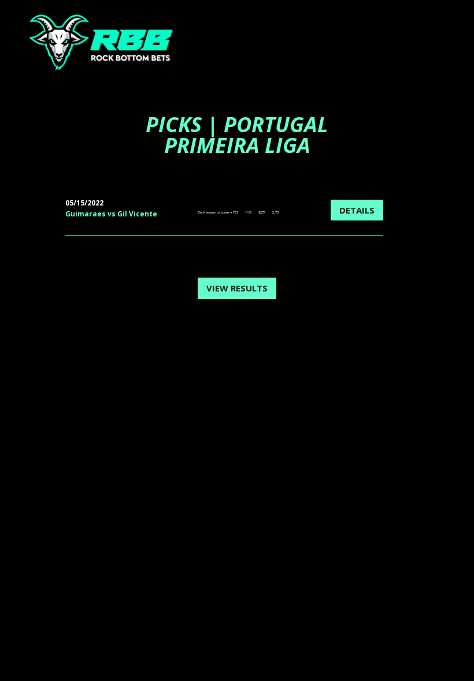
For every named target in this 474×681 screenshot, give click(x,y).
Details (357, 210)
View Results (237, 288)
